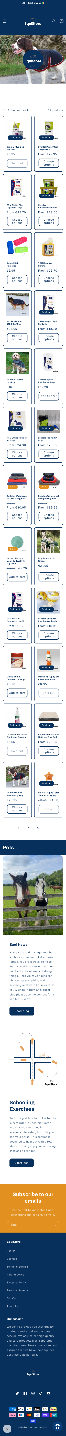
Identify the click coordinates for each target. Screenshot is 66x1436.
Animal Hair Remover (13, 264)
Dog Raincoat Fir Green (47, 559)
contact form (45, 994)
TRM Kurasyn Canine (45, 264)
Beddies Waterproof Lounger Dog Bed (48, 497)
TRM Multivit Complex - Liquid (15, 620)
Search (11, 1250)
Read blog (22, 1011)
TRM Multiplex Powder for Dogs (47, 380)
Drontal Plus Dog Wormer (15, 148)
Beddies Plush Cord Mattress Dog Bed (48, 735)
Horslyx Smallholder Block (47, 206)
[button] (4, 21)
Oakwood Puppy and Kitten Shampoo (48, 678)
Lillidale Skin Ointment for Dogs (16, 678)
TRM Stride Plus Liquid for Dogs (15, 206)
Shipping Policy (16, 1282)
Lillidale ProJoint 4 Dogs (47, 439)
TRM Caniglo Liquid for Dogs (48, 322)
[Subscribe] (55, 1225)
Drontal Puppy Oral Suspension (48, 148)
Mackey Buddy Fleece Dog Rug (15, 794)
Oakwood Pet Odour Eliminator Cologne (17, 735)
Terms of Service (17, 1266)
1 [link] (18, 828)
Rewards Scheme (18, 1290)
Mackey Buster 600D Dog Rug (15, 322)
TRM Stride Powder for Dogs (17, 439)
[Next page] (47, 828)
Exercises (21, 1162)
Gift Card (12, 1298)
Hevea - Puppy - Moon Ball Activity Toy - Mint (16, 561)
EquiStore (28, 1427)
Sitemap (12, 1258)
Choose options (48, 163)
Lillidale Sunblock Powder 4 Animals (47, 620)
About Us (13, 1306)
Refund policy (15, 1274)
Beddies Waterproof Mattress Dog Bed (17, 497)
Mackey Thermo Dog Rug (15, 380)
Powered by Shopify (41, 1427)
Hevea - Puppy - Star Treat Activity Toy (48, 794)
